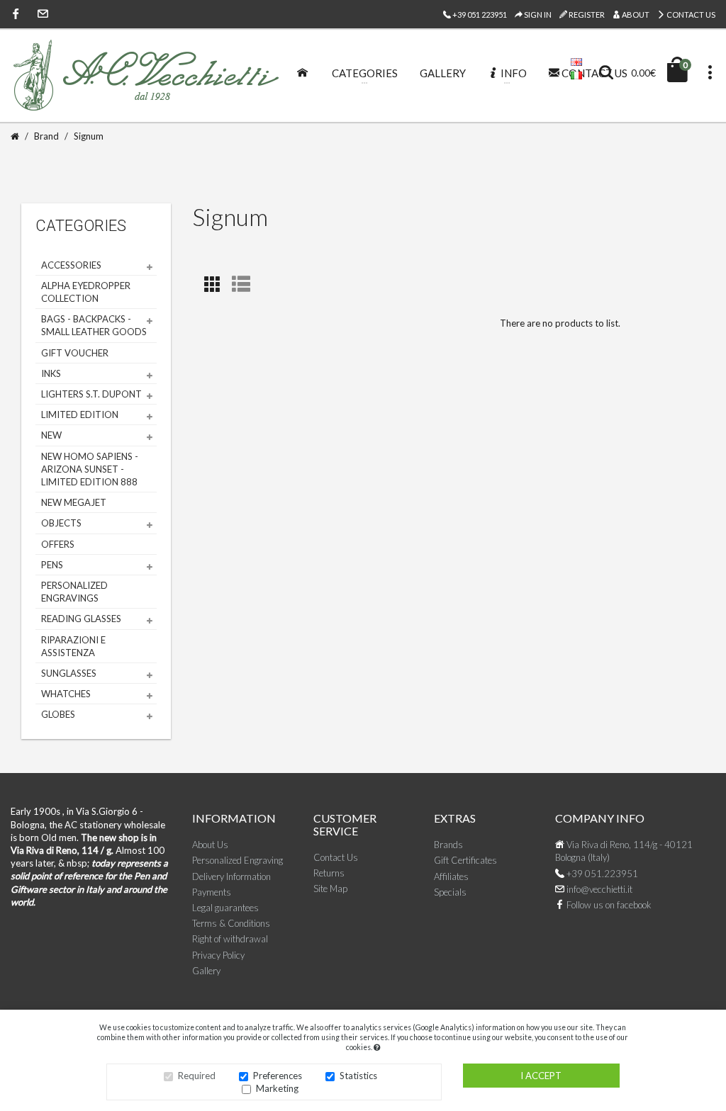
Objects (61, 523)
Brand (46, 136)
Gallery (206, 970)
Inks (51, 373)
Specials (450, 892)
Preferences (277, 1075)
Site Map (330, 888)
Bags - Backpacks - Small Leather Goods (94, 325)
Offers (57, 544)
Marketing (277, 1088)
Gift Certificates (465, 860)
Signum (89, 136)
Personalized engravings (74, 592)
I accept (541, 1075)
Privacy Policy (218, 955)
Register (586, 14)
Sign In (537, 14)
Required (197, 1075)
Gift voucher (74, 353)
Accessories (71, 265)
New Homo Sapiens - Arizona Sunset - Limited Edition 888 (89, 469)
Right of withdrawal (230, 938)
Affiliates (451, 876)
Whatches (66, 693)
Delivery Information (231, 876)
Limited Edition (79, 414)
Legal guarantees (225, 907)
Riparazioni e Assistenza (73, 646)
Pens (52, 564)
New (51, 435)
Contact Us (690, 14)
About (634, 14)
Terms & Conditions (231, 923)
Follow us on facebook (608, 904)
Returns (329, 873)
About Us (210, 844)
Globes (58, 714)
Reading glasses (81, 618)
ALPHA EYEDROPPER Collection (85, 292)
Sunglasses (68, 673)
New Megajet (73, 502)
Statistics (358, 1075)
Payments (211, 892)
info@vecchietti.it (598, 889)
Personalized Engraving (237, 860)
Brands (448, 844)
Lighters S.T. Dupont (91, 394)
